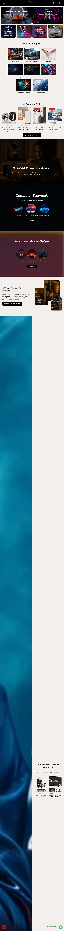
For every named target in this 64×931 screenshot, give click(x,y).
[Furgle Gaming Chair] (40, 784)
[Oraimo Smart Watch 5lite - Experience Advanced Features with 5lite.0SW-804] (9, 115)
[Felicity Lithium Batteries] (24, 115)
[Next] (61, 117)
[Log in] (56, 2)
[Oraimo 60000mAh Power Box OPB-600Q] (39, 115)
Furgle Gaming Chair (41, 795)
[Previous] (2, 117)
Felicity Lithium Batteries (24, 127)
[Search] (53, 2)
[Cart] (59, 2)
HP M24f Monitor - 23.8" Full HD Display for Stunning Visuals (55, 128)
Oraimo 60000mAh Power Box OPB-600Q (39, 126)
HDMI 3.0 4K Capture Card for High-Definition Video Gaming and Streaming (55, 794)
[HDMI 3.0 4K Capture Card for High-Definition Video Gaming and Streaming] (55, 784)
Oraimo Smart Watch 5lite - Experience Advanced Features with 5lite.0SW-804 (9, 128)
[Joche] (32, 3)
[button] (4, 3)
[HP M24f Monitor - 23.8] (55, 115)
